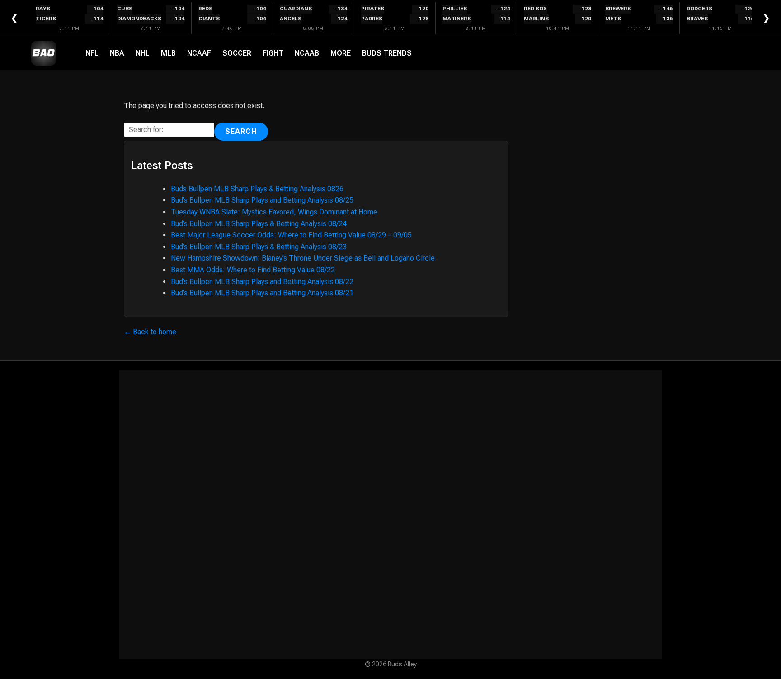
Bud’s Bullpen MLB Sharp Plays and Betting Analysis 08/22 (262, 281)
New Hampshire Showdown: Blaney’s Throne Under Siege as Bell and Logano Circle (303, 258)
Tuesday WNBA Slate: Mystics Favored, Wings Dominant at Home (274, 212)
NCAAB (307, 53)
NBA (117, 53)
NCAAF (199, 53)
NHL (143, 53)
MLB (168, 53)
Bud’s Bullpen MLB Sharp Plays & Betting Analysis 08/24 (259, 223)
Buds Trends (387, 53)
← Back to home (150, 332)
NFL (92, 53)
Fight (273, 53)
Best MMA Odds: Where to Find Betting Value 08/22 (253, 270)
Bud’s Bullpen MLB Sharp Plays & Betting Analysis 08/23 (259, 246)
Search (241, 131)
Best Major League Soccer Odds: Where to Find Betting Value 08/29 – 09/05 (291, 235)
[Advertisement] (390, 514)
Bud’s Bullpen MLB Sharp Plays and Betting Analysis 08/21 (262, 293)
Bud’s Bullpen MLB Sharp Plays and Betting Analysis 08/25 (262, 200)
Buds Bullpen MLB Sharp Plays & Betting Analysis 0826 (257, 189)
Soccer (236, 53)
